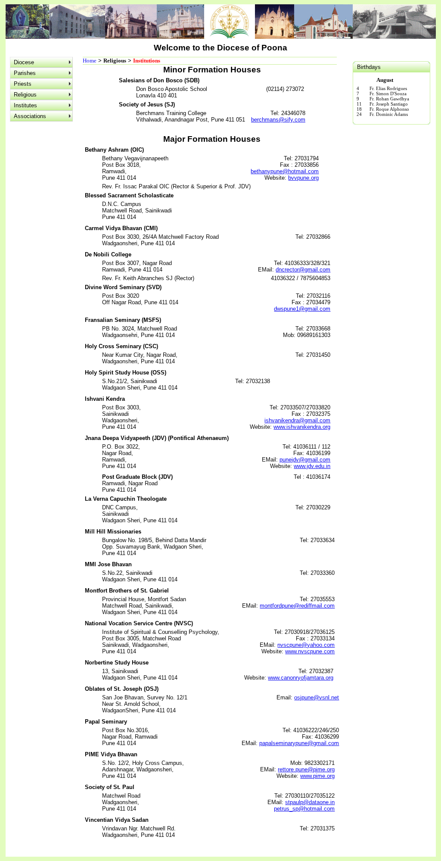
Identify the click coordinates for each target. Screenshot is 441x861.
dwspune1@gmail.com (302, 309)
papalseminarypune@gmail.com (299, 743)
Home (89, 60)
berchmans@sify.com (278, 119)
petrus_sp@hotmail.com (304, 808)
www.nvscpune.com (310, 651)
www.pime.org (317, 776)
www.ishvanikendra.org (301, 427)
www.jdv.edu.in (312, 466)
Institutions (146, 60)
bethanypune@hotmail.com (285, 171)
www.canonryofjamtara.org (300, 677)
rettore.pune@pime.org (306, 769)
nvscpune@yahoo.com (306, 645)
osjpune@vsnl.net (316, 697)
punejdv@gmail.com (305, 459)
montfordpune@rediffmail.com (297, 605)
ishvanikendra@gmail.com (297, 420)
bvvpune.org (303, 178)
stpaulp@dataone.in (310, 802)
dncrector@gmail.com (303, 269)
